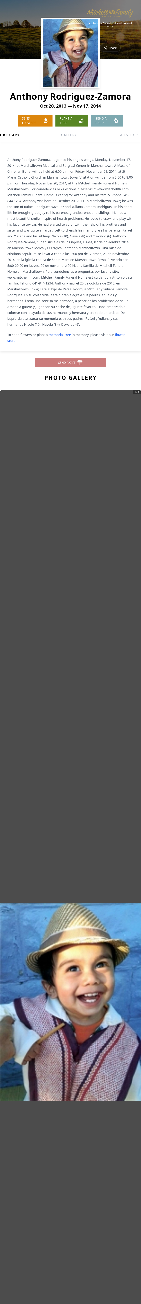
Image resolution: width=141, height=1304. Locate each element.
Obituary (9, 135)
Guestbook (129, 135)
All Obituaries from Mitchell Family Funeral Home (110, 25)
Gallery (69, 135)
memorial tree (60, 334)
